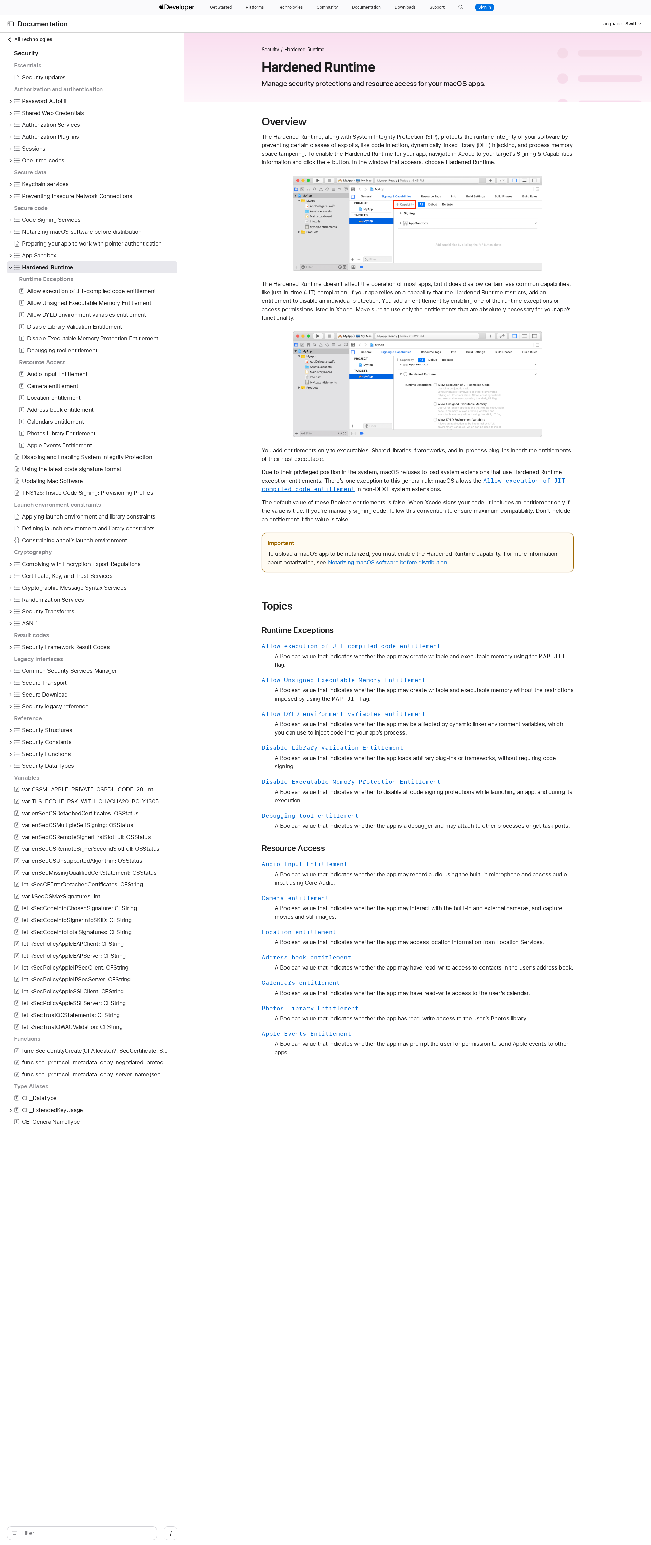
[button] (461, 7)
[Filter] (85, 1533)
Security (270, 49)
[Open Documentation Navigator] (11, 24)
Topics (277, 606)
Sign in (484, 7)
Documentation (43, 24)
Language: (612, 23)
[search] (82, 1533)
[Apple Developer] (178, 7)
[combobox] (85, 1533)
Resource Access (293, 848)
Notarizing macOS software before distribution (387, 562)
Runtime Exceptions (298, 630)
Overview (284, 122)
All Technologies (33, 39)
